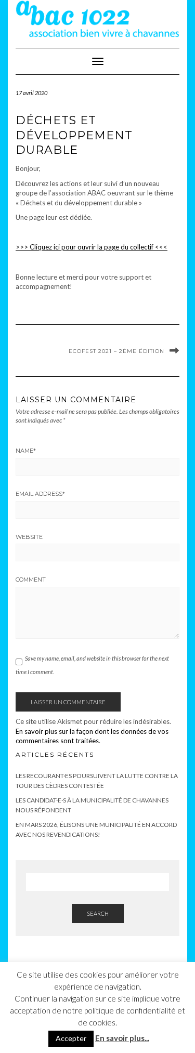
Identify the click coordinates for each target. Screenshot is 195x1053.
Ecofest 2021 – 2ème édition (116, 351)
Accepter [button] (71, 1038)
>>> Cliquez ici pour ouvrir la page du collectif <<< (91, 247)
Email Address (40, 493)
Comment (31, 579)
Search (98, 913)
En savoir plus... (122, 1038)
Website (29, 537)
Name (26, 450)
